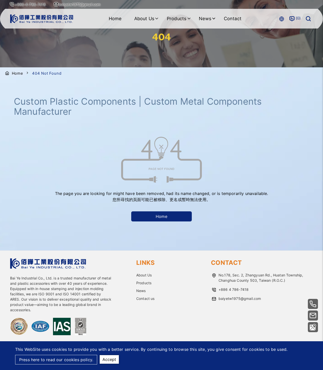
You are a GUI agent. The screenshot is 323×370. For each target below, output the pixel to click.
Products (143, 283)
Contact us (145, 298)
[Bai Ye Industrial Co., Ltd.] (41, 18)
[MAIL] (313, 315)
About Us (144, 275)
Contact (232, 18)
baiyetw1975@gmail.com (79, 4)
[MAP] (313, 327)
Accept (109, 359)
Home (115, 18)
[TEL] (313, 304)
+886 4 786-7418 (234, 289)
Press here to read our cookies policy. (56, 359)
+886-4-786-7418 (30, 4)
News (141, 291)
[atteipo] (48, 267)
